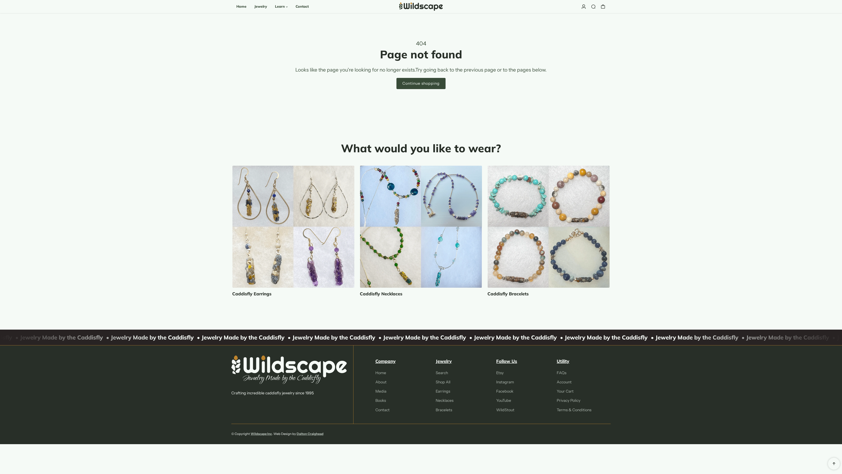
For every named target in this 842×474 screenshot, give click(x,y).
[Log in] (583, 6)
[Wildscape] (421, 6)
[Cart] (603, 6)
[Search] (593, 6)
